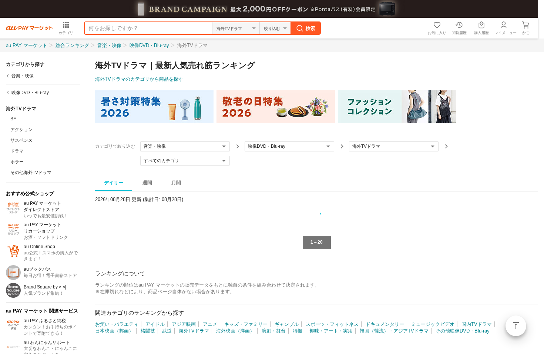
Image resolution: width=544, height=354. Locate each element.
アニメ (210, 324)
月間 (176, 183)
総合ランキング (72, 45)
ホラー (17, 161)
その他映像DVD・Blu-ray (463, 331)
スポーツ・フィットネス (332, 324)
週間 (147, 183)
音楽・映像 (109, 45)
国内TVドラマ (476, 324)
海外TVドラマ (194, 331)
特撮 (297, 331)
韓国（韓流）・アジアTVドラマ (394, 331)
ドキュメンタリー (385, 324)
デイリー (113, 183)
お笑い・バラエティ (116, 324)
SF (13, 118)
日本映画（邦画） (114, 331)
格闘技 (148, 331)
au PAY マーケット (26, 45)
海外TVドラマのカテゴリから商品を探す (139, 79)
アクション (21, 129)
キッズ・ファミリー (246, 324)
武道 (167, 331)
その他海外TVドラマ (30, 172)
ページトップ (516, 325)
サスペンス (21, 140)
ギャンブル (287, 324)
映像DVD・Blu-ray (149, 45)
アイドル (155, 324)
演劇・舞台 (274, 331)
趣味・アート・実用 (331, 331)
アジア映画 (184, 324)
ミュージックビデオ (432, 324)
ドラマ (17, 151)
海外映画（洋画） (235, 331)
